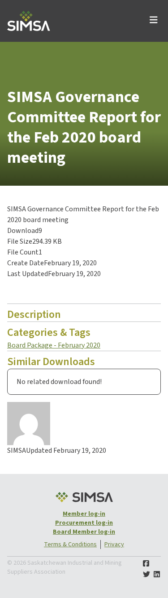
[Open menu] (153, 21)
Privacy (114, 544)
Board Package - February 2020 (53, 345)
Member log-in (84, 513)
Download (30, 291)
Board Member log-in (84, 531)
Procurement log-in (84, 522)
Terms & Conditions (70, 544)
